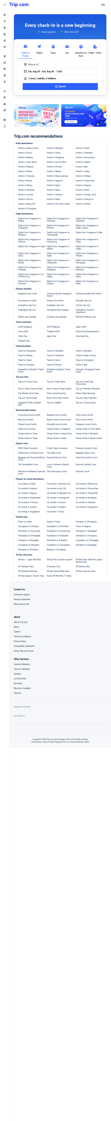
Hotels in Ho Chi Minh (56, 162)
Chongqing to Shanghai (28, 545)
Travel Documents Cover (86, 457)
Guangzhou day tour (27, 305)
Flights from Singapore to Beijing (29, 219)
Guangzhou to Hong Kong (58, 531)
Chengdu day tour (84, 300)
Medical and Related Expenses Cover (31, 472)
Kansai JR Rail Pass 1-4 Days (59, 576)
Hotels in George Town (86, 194)
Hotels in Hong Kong (85, 157)
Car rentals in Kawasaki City (59, 493)
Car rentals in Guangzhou (87, 507)
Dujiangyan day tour (27, 310)
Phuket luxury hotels (27, 424)
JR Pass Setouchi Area (85, 571)
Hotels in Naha (53, 190)
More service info (21, 604)
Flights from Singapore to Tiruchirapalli (58, 233)
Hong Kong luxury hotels (29, 415)
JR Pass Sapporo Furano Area (31, 576)
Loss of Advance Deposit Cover (58, 465)
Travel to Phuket (54, 365)
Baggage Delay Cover (85, 453)
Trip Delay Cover (54, 453)
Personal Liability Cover (86, 464)
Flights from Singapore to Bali (89, 232)
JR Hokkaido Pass (26, 566)
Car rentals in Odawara (85, 502)
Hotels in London (26, 194)
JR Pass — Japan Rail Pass (29, 559)
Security (17, 693)
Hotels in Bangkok (55, 148)
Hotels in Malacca (26, 167)
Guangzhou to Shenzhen (58, 526)
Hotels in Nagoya (83, 185)
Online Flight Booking (85, 393)
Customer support (22, 594)
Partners (17, 674)
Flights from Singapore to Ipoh (31, 246)
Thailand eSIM (53, 331)
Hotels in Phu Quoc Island (58, 204)
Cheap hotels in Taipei (28, 438)
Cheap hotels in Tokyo (28, 433)
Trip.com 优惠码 (54, 402)
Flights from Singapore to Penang (58, 226)
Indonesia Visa (82, 336)
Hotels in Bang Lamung (57, 176)
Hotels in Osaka (82, 171)
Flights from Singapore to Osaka (87, 247)
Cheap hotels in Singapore (58, 429)
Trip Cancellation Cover (28, 464)
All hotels (18, 683)
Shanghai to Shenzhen (28, 549)
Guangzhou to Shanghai (57, 535)
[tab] (25, 50)
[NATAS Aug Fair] (83, 115)
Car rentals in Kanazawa (86, 498)
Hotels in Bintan (25, 171)
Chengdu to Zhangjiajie (28, 540)
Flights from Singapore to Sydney (58, 282)
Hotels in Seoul (25, 153)
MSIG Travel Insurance (28, 448)
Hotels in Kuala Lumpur (28, 148)
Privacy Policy (20, 641)
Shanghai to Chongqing (86, 535)
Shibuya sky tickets (55, 300)
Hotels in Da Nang (26, 190)
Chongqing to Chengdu (28, 526)
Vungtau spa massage (56, 317)
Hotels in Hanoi (82, 190)
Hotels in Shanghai (84, 153)
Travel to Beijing (25, 355)
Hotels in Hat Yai (25, 199)
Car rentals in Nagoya (27, 493)
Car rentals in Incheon (56, 502)
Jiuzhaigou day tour (55, 305)
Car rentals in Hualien (56, 507)
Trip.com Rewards (22, 669)
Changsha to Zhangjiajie (86, 531)
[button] (4, 4)
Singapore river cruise (27, 293)
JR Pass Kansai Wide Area (58, 571)
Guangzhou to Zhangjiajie (87, 540)
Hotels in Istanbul (54, 194)
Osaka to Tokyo (53, 522)
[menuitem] (5, 15)
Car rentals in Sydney (27, 507)
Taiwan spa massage (27, 317)
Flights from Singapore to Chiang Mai (58, 261)
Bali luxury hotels (25, 419)
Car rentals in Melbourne (86, 484)
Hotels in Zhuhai (83, 204)
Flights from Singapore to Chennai (29, 240)
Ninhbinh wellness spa (86, 317)
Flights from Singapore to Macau (58, 275)
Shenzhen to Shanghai (57, 540)
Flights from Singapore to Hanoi (87, 275)
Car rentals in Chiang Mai (87, 493)
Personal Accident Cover (86, 448)
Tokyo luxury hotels (84, 415)
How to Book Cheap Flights (59, 389)
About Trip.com (20, 622)
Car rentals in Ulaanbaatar (29, 498)
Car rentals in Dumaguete (58, 498)
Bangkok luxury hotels (57, 415)
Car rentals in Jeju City (56, 488)
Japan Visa (51, 336)
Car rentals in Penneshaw (87, 488)
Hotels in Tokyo (54, 153)
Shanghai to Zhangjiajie (86, 545)
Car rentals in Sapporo (27, 488)
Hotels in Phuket (54, 167)
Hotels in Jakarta (83, 162)
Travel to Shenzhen (55, 355)
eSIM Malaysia (53, 327)
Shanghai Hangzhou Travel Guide (59, 370)
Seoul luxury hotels (84, 419)
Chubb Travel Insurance (57, 448)
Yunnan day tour (83, 305)
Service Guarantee (22, 599)
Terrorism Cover (82, 471)
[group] (46, 31)
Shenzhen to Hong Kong (29, 531)
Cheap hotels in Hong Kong (59, 433)
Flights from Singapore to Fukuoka (29, 282)
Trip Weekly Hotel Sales (28, 393)
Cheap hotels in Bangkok (87, 433)
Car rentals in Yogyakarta (29, 511)
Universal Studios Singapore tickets (59, 294)
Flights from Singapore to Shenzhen (87, 219)
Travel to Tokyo (25, 360)
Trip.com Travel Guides (86, 402)
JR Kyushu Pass (53, 566)
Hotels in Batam (54, 171)
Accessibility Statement (24, 646)
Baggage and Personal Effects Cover (31, 458)
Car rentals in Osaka (26, 484)
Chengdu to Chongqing (86, 522)
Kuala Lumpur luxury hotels (59, 419)
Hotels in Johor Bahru (27, 162)
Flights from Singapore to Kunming (87, 268)
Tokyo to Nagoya (83, 526)
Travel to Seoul (53, 360)
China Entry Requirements (87, 331)
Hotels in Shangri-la (84, 199)
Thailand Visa (24, 341)
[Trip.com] (18, 4)
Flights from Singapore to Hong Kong (58, 240)
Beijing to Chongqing (56, 549)
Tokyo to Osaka (25, 522)
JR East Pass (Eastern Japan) (59, 559)
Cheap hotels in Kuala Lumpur (89, 438)
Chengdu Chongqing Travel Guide (88, 370)
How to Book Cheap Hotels (30, 389)
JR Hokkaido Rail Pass (27, 571)
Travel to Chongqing (85, 360)
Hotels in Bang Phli (26, 204)
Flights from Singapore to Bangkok (29, 233)
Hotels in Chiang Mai (85, 180)
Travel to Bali (81, 365)
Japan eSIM (81, 327)
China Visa (22, 336)
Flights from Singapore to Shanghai (58, 219)
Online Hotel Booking (56, 393)
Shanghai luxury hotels (57, 424)
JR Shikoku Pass (83, 566)
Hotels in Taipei (82, 148)
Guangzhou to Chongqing (58, 545)
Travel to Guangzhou (27, 351)
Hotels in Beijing (25, 157)
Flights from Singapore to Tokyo (87, 240)
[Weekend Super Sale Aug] (36, 115)
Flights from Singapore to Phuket (87, 254)
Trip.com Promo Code (27, 382)
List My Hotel (20, 678)
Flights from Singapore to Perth (87, 282)
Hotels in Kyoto (53, 185)
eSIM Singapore (25, 327)
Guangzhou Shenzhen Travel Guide (31, 370)
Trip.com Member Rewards (88, 389)
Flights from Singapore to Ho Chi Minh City (31, 275)
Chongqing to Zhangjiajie (29, 535)
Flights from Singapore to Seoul (29, 254)
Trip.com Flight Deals (56, 382)
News (16, 627)
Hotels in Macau (25, 185)
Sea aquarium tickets (27, 300)
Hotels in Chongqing (27, 208)
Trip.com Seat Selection (86, 398)
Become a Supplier (22, 688)
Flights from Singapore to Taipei (58, 254)
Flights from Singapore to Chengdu (29, 268)
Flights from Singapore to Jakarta (58, 247)
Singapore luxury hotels (86, 424)
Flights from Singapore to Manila (29, 261)
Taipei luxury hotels (26, 429)
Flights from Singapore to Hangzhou (58, 268)
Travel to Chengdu (26, 365)
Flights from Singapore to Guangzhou (29, 226)
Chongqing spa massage (58, 310)
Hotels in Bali (81, 167)
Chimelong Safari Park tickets (88, 293)
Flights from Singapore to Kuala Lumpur (87, 226)
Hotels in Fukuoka (26, 176)
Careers (17, 632)
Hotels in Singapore (55, 157)
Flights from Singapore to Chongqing (87, 261)
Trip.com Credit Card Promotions (85, 383)
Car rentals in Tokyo (55, 511)
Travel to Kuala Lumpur (86, 355)
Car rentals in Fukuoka (28, 502)
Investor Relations (22, 664)
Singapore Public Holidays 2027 (29, 403)
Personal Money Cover (57, 457)
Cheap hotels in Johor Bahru (88, 429)
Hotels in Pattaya (83, 176)
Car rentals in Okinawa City (58, 484)
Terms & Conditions (22, 636)
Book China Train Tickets (58, 398)
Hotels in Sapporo (55, 180)
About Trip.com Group (23, 651)
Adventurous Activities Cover (31, 453)
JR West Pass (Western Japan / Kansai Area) (89, 560)
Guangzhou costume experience (85, 311)
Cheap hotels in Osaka (56, 438)
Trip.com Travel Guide (27, 398)
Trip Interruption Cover (57, 471)
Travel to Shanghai (55, 351)
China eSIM (23, 331)
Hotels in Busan (25, 180)
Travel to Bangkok (84, 351)
